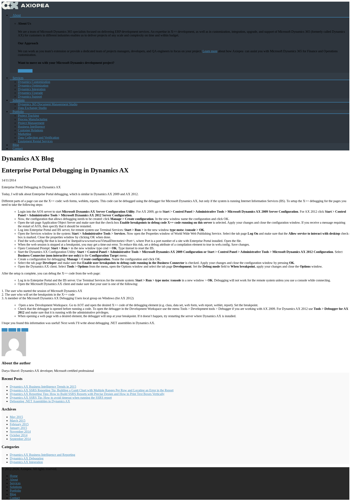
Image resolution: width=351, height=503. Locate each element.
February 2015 (19, 424)
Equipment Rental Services (35, 141)
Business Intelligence (31, 126)
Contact (18, 148)
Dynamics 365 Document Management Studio (47, 104)
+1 (19, 330)
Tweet (12, 330)
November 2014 (20, 431)
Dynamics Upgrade (30, 93)
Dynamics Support (30, 96)
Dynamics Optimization (33, 85)
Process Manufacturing (32, 119)
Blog (13, 494)
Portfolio (18, 111)
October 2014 (18, 435)
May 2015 (16, 417)
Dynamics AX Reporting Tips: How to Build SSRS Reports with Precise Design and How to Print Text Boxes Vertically (87, 394)
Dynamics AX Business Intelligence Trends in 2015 (43, 386)
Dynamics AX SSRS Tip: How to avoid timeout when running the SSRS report (61, 397)
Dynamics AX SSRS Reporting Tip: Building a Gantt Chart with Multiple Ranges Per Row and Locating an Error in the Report (91, 390)
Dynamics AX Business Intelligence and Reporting (42, 454)
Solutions (19, 100)
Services (18, 77)
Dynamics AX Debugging (26, 458)
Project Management (31, 123)
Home (14, 476)
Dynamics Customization (34, 82)
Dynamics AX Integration (26, 462)
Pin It (24, 330)
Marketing (24, 134)
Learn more (210, 51)
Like (5, 330)
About (17, 15)
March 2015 (17, 420)
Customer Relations (30, 130)
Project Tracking (28, 115)
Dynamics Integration (32, 89)
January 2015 (18, 428)
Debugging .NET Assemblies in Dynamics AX (40, 401)
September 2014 (20, 439)
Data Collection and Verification (38, 137)
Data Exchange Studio (32, 108)
